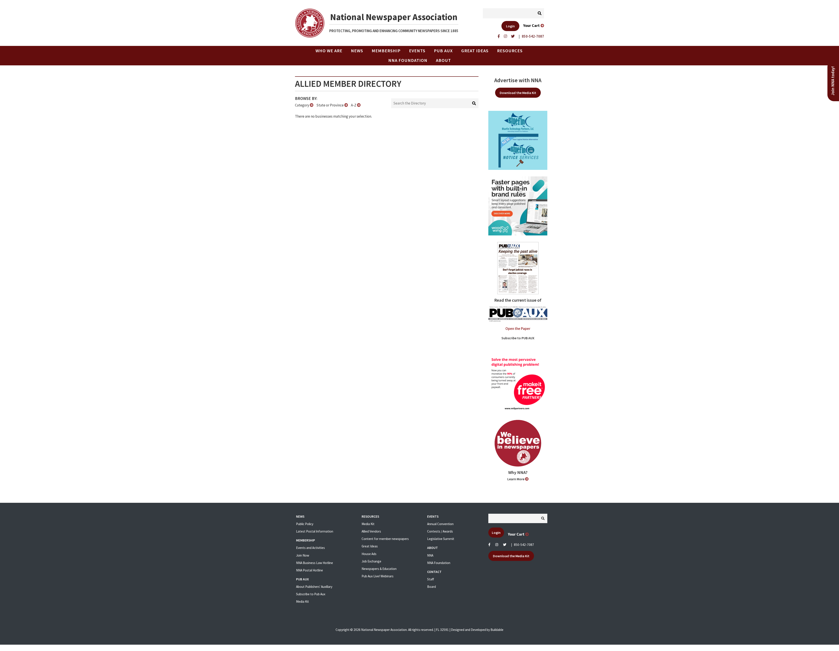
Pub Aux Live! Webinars (377, 576)
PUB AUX (443, 51)
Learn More (516, 479)
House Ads (369, 554)
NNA (430, 555)
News (357, 51)
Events (417, 51)
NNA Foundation (407, 60)
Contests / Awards (440, 531)
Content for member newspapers (385, 539)
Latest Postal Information (314, 531)
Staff (430, 579)
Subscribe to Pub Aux (310, 594)
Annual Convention (440, 524)
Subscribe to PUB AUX (517, 338)
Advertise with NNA (517, 80)
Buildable (497, 630)
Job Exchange (371, 561)
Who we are (328, 51)
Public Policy (304, 524)
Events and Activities (310, 548)
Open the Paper (517, 328)
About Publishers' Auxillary (314, 587)
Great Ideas (475, 51)
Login (510, 26)
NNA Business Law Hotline (314, 563)
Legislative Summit (440, 539)
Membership (386, 51)
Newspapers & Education (379, 569)
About (443, 60)
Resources (510, 51)
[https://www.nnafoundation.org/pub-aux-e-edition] (518, 267)
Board (431, 587)
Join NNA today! (832, 81)
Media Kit (302, 601)
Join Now (302, 555)
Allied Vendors (371, 531)
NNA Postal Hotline (309, 570)
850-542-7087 (524, 545)
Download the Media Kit (518, 93)
